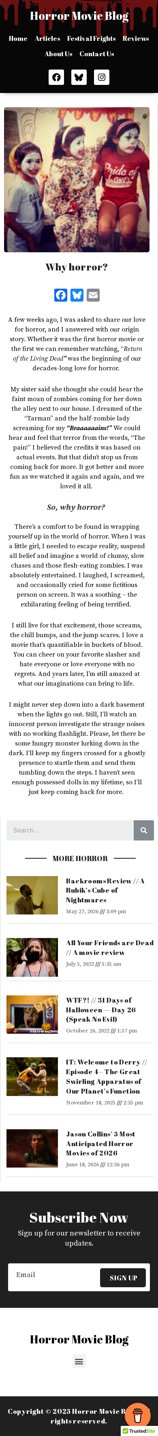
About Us (58, 53)
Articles (47, 38)
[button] (79, 1361)
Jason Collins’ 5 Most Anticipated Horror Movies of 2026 (100, 1143)
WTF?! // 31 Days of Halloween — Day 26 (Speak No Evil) (101, 1009)
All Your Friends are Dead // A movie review (110, 947)
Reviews (136, 38)
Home (18, 38)
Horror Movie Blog (79, 15)
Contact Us (96, 53)
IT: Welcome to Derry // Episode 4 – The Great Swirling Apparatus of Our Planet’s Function (106, 1076)
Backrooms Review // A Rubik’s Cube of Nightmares (105, 890)
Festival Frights (91, 38)
